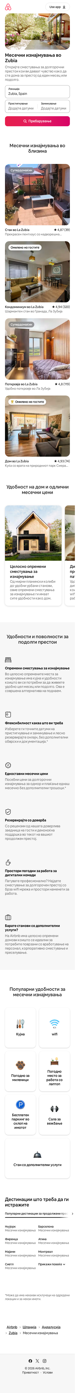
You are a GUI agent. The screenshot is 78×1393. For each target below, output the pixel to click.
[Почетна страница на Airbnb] (8, 6)
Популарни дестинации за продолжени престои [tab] (39, 1213)
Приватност (30, 1372)
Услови (48, 1372)
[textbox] (21, 108)
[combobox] (37, 93)
